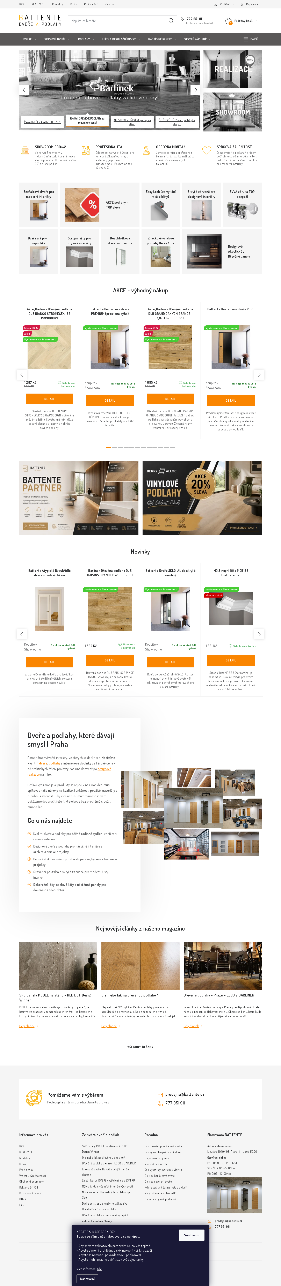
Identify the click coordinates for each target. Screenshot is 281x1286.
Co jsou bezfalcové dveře (159, 1175)
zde (99, 1269)
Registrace (252, 4)
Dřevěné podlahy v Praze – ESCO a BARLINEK (109, 1163)
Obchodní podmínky (31, 1181)
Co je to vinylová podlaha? (160, 1199)
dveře (43, 763)
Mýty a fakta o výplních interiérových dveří (107, 1186)
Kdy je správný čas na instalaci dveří (166, 1187)
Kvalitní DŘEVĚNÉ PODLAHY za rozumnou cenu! (87, 120)
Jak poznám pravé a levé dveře (163, 1146)
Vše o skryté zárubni (157, 1164)
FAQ (21, 1205)
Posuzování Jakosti (30, 1193)
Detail (49, 399)
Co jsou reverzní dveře (158, 1181)
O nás (73, 4)
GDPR (22, 1199)
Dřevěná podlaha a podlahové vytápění (105, 1215)
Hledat (171, 20)
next (259, 375)
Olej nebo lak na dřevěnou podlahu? (103, 1157)
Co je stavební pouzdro (158, 1158)
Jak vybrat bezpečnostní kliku (163, 1152)
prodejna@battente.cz (184, 1094)
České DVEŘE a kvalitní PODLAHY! (42, 122)
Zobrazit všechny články (97, 1221)
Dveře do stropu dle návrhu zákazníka (105, 1203)
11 (172, 447)
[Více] (251, 39)
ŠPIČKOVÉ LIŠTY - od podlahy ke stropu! (177, 122)
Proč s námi (91, 4)
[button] (24, 90)
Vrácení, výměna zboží (32, 1175)
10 (166, 447)
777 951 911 (194, 19)
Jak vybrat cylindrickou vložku (163, 1169)
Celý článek (27, 1026)
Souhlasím (191, 1235)
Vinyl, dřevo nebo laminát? (160, 1193)
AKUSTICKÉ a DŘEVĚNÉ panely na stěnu (132, 122)
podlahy (54, 763)
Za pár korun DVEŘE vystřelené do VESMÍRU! (109, 1180)
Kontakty (57, 4)
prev (22, 375)
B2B (21, 4)
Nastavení (87, 1279)
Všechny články (140, 1047)
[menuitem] (29, 39)
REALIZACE (38, 4)
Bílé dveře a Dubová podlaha (99, 1209)
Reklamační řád (28, 1187)
